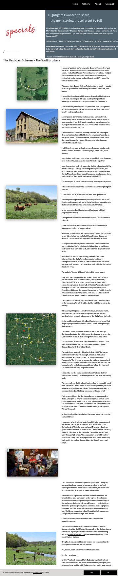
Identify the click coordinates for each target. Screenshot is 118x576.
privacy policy (37, 572)
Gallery (86, 3)
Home (75, 3)
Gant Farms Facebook (76, 534)
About (98, 3)
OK (108, 572)
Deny (91, 572)
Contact (110, 3)
